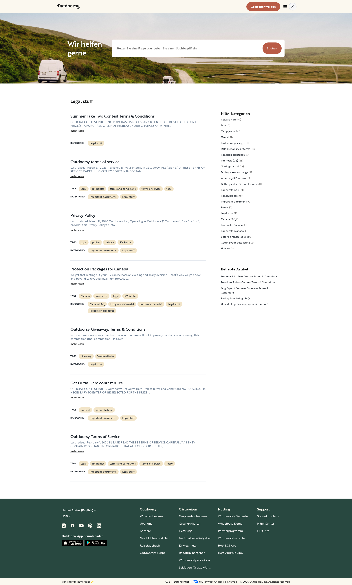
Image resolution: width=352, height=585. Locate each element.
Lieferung (185, 531)
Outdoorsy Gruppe (153, 553)
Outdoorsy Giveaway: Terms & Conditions (107, 329)
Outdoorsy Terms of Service (95, 436)
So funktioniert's (268, 516)
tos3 (168, 189)
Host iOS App (227, 545)
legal (83, 189)
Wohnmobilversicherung (235, 538)
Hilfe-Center (265, 523)
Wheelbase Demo (230, 523)
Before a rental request (235, 237)
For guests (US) (230, 190)
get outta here (104, 410)
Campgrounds (229, 131)
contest (85, 410)
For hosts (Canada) (151, 304)
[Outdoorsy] (68, 6)
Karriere (145, 531)
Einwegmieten (188, 545)
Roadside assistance (233, 155)
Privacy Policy (82, 215)
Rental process (230, 196)
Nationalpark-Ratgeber (195, 538)
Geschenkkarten (190, 523)
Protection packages (102, 311)
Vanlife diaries (105, 356)
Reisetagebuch (150, 545)
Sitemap (232, 582)
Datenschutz (181, 582)
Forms (224, 207)
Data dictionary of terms (235, 149)
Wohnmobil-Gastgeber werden (239, 516)
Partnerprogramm (230, 531)
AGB (167, 582)
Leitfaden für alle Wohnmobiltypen (203, 567)
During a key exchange (234, 172)
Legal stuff (96, 143)
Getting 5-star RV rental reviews (239, 184)
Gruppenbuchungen (193, 516)
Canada (85, 296)
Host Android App (230, 553)
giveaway (86, 356)
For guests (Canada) (122, 304)
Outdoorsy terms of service (95, 162)
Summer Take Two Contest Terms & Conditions (112, 116)
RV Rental (98, 189)
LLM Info (263, 531)
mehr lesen (77, 131)
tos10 (169, 463)
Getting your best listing (235, 242)
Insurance (101, 296)
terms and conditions (123, 189)
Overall (225, 137)
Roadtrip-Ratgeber (192, 553)
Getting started (230, 166)
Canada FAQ (97, 304)
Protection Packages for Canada (99, 269)
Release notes (229, 119)
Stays (224, 125)
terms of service (151, 189)
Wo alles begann (151, 516)
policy (96, 242)
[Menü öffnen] (289, 6)
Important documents (103, 197)
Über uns (146, 523)
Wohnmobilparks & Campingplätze (203, 560)
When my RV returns (233, 178)
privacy (109, 242)
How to (225, 248)
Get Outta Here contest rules (96, 383)
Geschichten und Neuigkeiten (160, 538)
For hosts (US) (229, 160)
